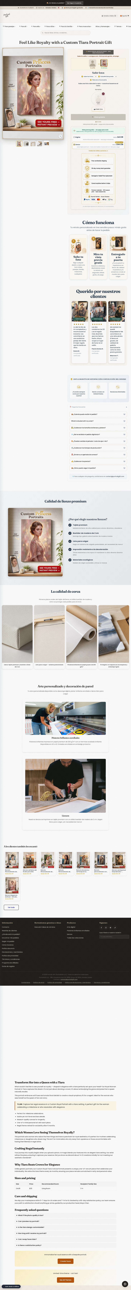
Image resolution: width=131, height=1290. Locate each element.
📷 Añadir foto (98, 109)
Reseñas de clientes (9, 931)
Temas (118, 26)
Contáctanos (25, 982)
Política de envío (8, 948)
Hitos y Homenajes (103, 26)
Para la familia (66, 26)
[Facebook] (101, 927)
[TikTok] (115, 927)
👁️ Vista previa (98, 117)
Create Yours (65, 1261)
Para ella (36, 26)
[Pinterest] (110, 927)
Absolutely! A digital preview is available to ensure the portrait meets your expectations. (49, 1222)
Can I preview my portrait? (28, 1221)
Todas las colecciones (75, 938)
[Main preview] (19, 144)
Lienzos (69, 934)
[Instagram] (106, 927)
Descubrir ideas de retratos (44, 927)
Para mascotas (85, 26)
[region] (98, 257)
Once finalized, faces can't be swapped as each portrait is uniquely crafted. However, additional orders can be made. (60, 1240)
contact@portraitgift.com (115, 476)
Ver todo (11, 907)
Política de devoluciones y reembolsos (78, 982)
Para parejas (9, 26)
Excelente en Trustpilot (27, 8)
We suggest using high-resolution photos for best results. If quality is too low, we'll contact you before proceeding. (59, 1216)
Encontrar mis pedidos (10, 938)
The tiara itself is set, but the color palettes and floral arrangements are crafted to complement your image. (57, 1228)
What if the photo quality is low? (30, 1215)
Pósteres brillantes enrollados (78, 931)
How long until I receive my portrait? (32, 1233)
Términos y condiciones (11, 959)
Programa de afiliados (10, 963)
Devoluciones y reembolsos (12, 952)
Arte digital (71, 927)
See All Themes (65, 1280)
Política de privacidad (10, 956)
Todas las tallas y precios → (98, 151)
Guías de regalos (8, 966)
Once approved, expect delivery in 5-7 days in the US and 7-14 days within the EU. (47, 1234)
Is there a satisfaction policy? (29, 1245)
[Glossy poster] (40, 144)
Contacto (5, 927)
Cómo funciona (7, 945)
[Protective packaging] (46, 144)
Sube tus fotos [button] (88, 76)
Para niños (50, 26)
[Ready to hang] (33, 144)
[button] (110, 16)
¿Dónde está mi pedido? (11, 934)
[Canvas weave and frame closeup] (26, 144)
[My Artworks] (125, 1284)
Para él (23, 26)
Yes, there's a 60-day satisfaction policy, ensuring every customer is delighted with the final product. (54, 1246)
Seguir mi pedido (8, 941)
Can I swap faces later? (27, 1239)
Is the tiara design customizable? (31, 1227)
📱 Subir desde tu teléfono (11, 1286)
